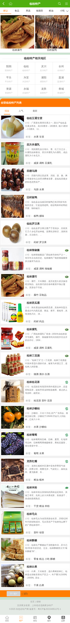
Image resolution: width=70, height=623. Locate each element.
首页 (32, 602)
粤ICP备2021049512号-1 (49, 609)
